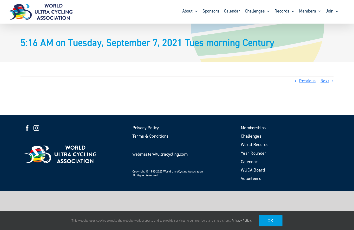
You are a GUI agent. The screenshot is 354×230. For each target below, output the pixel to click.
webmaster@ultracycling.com (160, 154)
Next (325, 81)
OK (271, 220)
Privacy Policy (241, 220)
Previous (307, 81)
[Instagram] (36, 128)
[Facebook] (27, 128)
